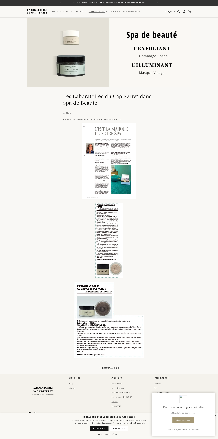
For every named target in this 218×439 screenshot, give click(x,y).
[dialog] (109, 426)
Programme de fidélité (122, 397)
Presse (115, 401)
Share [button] (68, 113)
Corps (72, 383)
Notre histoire (118, 388)
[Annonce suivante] (157, 3)
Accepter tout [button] (99, 428)
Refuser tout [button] (119, 428)
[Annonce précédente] (60, 3)
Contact (157, 383)
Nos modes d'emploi (121, 392)
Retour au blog (110, 367)
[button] (56, 11)
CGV (155, 388)
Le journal (116, 406)
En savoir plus (140, 423)
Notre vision (117, 383)
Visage (72, 388)
